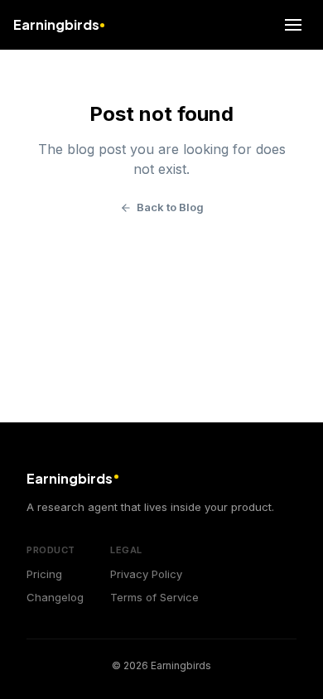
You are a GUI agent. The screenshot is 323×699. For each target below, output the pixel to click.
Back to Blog (170, 207)
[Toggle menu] (293, 24)
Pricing (44, 574)
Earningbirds (56, 24)
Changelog (55, 597)
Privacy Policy (146, 574)
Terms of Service (154, 597)
